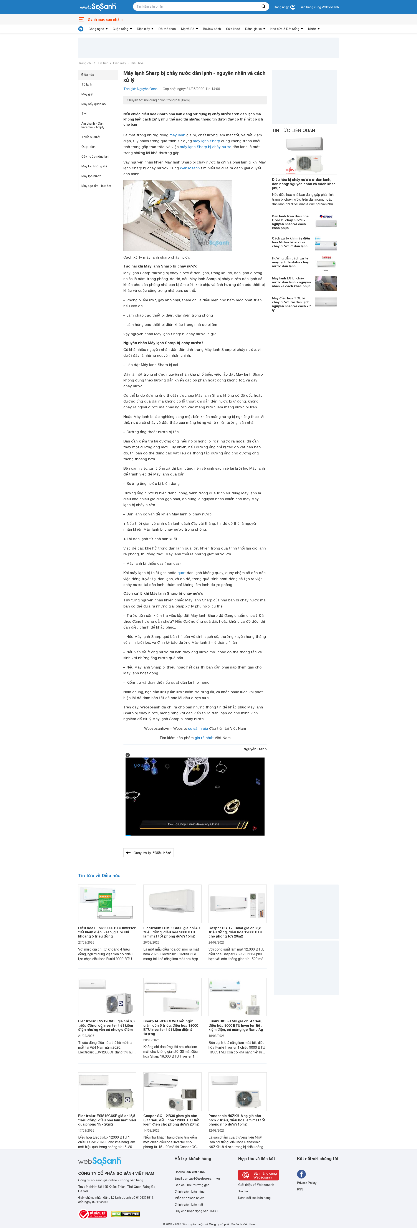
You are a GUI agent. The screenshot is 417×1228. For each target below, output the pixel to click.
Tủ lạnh (86, 84)
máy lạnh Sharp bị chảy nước (205, 147)
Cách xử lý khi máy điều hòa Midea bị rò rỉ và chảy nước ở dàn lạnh (291, 242)
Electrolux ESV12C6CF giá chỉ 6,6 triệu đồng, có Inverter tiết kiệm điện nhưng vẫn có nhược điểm (106, 1025)
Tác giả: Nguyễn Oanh (140, 89)
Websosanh (190, 168)
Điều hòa (137, 63)
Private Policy (306, 1183)
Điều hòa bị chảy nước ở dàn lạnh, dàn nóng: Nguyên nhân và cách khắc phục (304, 183)
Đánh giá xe (253, 29)
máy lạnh (177, 135)
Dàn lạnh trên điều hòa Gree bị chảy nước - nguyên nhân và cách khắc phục (290, 222)
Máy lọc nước (91, 176)
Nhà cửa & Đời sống (284, 29)
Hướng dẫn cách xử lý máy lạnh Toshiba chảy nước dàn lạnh (290, 262)
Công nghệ (96, 29)
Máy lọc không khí (94, 166)
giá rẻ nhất (204, 738)
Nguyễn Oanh (255, 749)
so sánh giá (198, 728)
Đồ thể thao (167, 29)
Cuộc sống (120, 29)
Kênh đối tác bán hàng (254, 1198)
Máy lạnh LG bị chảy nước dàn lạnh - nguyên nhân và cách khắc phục (291, 282)
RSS (300, 1189)
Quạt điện (88, 147)
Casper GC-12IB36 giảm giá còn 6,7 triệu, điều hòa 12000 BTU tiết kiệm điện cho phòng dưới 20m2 (171, 1120)
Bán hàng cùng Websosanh (319, 7)
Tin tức (103, 63)
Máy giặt (87, 94)
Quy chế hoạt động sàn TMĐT (196, 1211)
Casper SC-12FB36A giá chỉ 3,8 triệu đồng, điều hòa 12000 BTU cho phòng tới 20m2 (235, 932)
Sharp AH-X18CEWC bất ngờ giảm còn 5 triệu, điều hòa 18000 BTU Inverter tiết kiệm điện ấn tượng (170, 1027)
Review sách (212, 29)
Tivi (83, 114)
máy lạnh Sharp (206, 141)
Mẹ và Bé (187, 29)
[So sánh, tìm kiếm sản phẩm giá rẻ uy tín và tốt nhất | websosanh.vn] (97, 7)
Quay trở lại (152, 853)
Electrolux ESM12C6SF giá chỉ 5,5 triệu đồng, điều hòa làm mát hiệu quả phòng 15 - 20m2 (107, 1120)
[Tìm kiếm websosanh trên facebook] (301, 1174)
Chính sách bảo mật (189, 1204)
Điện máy (143, 29)
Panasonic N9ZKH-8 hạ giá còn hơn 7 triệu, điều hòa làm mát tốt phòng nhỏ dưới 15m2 (236, 1120)
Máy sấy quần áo (93, 104)
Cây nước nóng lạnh (95, 156)
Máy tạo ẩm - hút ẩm (96, 186)
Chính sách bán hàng (190, 1191)
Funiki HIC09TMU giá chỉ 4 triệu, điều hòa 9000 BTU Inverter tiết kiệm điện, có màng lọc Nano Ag (235, 1025)
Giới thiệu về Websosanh (256, 1185)
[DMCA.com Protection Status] (125, 1214)
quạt (181, 573)
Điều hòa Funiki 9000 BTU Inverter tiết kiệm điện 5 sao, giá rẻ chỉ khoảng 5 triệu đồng (107, 932)
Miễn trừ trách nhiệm (189, 1198)
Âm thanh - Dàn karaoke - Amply (92, 125)
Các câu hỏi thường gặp (192, 1185)
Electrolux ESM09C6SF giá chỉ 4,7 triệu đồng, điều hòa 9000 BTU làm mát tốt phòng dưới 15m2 (171, 932)
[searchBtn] (263, 6)
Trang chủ (85, 63)
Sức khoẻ (233, 29)
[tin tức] (80, 28)
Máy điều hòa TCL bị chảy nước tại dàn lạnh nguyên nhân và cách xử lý (291, 304)
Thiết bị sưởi (90, 137)
